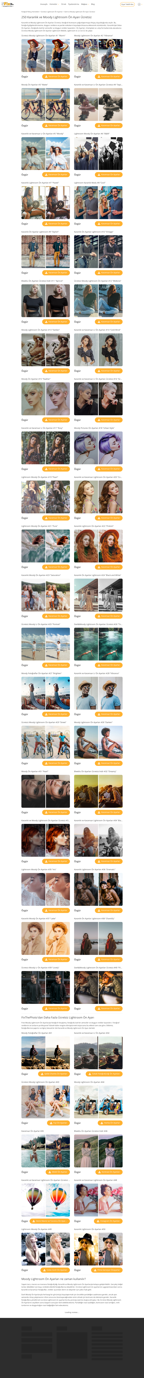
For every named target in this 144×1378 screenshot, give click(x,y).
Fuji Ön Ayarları (60, 1122)
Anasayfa (43, 4)
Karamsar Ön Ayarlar (57, 76)
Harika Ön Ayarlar (112, 1122)
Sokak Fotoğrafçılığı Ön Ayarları (106, 1073)
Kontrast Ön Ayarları (110, 1172)
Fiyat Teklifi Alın (127, 4)
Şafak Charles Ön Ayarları (55, 1073)
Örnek (63, 4)
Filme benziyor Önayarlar (108, 1270)
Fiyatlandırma (73, 4)
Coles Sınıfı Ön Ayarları (56, 1270)
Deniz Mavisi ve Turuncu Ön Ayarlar (52, 1221)
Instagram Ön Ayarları (110, 1221)
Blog (93, 4)
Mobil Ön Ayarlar (59, 1172)
